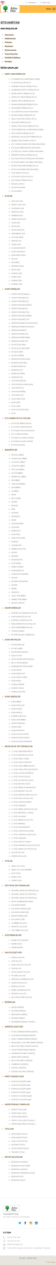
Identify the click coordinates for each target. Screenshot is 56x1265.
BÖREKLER (10, 1002)
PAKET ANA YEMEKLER (15, 74)
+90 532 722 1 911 (13, 1241)
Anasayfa (9, 35)
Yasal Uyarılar (11, 54)
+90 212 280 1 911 (13, 1237)
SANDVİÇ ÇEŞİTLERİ (14, 1027)
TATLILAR (9, 1129)
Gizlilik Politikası (12, 58)
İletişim (8, 62)
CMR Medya (50, 1262)
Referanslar (10, 50)
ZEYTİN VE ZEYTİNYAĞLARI (17, 886)
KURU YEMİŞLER (12, 289)
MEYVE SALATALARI (14, 1157)
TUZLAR (9, 861)
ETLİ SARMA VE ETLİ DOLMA (17, 418)
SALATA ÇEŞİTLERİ (13, 953)
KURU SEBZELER (12, 697)
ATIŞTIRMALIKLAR (13, 935)
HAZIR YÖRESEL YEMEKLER (17, 1104)
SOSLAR (8, 196)
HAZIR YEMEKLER (13, 608)
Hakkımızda (10, 39)
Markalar (9, 46)
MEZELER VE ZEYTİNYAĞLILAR (19, 746)
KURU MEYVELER (13, 640)
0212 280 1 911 (32, 2)
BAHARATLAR (11, 450)
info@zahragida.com (15, 1244)
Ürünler (8, 42)
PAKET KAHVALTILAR (14, 1076)
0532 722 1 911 (46, 2)
